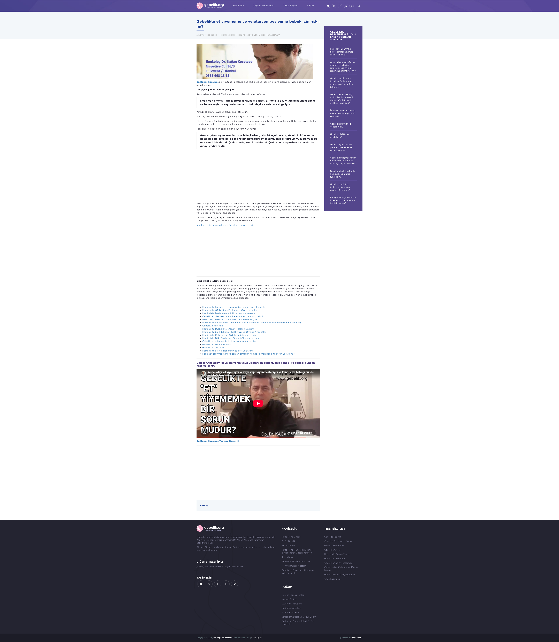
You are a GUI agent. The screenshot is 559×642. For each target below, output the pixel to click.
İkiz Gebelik (287, 557)
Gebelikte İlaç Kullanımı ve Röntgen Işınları (341, 568)
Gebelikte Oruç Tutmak (215, 347)
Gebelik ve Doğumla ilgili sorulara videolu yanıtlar (298, 571)
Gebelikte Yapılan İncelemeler (338, 563)
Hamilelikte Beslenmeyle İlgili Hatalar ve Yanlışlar (229, 313)
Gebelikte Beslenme (334, 545)
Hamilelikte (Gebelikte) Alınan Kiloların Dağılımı (228, 329)
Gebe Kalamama (332, 579)
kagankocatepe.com (234, 567)
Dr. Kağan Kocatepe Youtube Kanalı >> (218, 441)
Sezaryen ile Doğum (292, 604)
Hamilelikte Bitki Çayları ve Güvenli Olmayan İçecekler (232, 338)
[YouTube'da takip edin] (328, 6)
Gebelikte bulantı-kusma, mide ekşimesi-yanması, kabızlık (233, 316)
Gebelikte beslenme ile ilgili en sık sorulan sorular (229, 341)
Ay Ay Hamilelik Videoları (294, 566)
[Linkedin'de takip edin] (346, 6)
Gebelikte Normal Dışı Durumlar (340, 574)
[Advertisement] (258, 175)
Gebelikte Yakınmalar (334, 558)
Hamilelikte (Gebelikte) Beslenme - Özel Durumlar (229, 310)
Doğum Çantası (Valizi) (293, 595)
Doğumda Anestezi (291, 608)
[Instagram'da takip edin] (334, 6)
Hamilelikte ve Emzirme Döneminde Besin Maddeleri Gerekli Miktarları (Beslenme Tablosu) (251, 322)
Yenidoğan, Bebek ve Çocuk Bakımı (299, 617)
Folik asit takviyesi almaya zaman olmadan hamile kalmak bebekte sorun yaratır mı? (248, 354)
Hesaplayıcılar (288, 545)
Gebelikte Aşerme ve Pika (216, 344)
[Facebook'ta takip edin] (340, 6)
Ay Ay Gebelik (288, 541)
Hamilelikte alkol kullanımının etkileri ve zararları (228, 350)
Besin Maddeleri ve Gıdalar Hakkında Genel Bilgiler (230, 319)
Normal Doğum (289, 599)
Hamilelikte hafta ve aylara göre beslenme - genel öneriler (234, 307)
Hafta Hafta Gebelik (291, 537)
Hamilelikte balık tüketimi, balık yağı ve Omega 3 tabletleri (234, 332)
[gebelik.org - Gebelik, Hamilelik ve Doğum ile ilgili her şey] (210, 6)
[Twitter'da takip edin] (351, 6)
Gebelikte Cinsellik (333, 550)
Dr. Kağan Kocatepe (243, 540)
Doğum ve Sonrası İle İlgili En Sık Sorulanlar (298, 622)
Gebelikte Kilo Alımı (213, 325)
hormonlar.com (216, 567)
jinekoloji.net (202, 567)
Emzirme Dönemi (290, 612)
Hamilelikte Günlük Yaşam (337, 554)
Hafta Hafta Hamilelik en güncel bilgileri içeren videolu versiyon (297, 551)
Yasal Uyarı (256, 638)
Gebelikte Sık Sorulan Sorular (296, 561)
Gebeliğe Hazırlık (332, 537)
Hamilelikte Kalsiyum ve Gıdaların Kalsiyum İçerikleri (230, 335)
